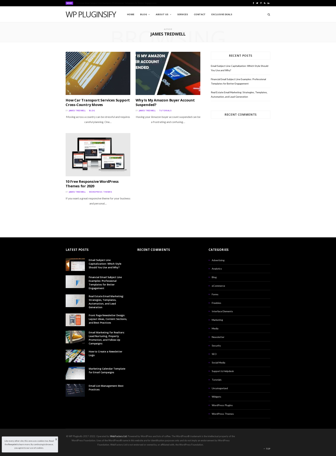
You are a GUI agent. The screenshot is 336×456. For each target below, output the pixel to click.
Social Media (218, 362)
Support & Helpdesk (223, 371)
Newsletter (218, 336)
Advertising (218, 260)
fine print (12, 444)
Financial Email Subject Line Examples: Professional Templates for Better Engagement (116, 3)
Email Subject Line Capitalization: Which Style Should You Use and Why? (105, 263)
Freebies (216, 302)
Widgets (216, 396)
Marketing (217, 319)
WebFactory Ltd (118, 436)
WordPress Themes (100, 191)
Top (267, 448)
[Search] (267, 14)
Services (182, 14)
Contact (200, 14)
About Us (162, 14)
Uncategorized (220, 388)
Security (216, 345)
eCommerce (218, 285)
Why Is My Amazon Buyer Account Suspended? (165, 102)
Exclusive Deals (221, 14)
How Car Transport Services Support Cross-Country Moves (98, 102)
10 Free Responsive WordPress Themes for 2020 (92, 183)
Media (215, 328)
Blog (143, 14)
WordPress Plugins (222, 405)
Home (130, 14)
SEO (214, 353)
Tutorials (165, 110)
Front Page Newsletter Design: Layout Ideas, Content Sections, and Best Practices (108, 319)
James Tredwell (77, 110)
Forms (215, 294)
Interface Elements (222, 311)
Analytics (217, 268)
